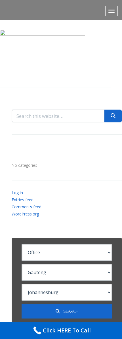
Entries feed (22, 199)
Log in (17, 192)
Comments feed (26, 206)
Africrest (21, 10)
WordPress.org (25, 214)
